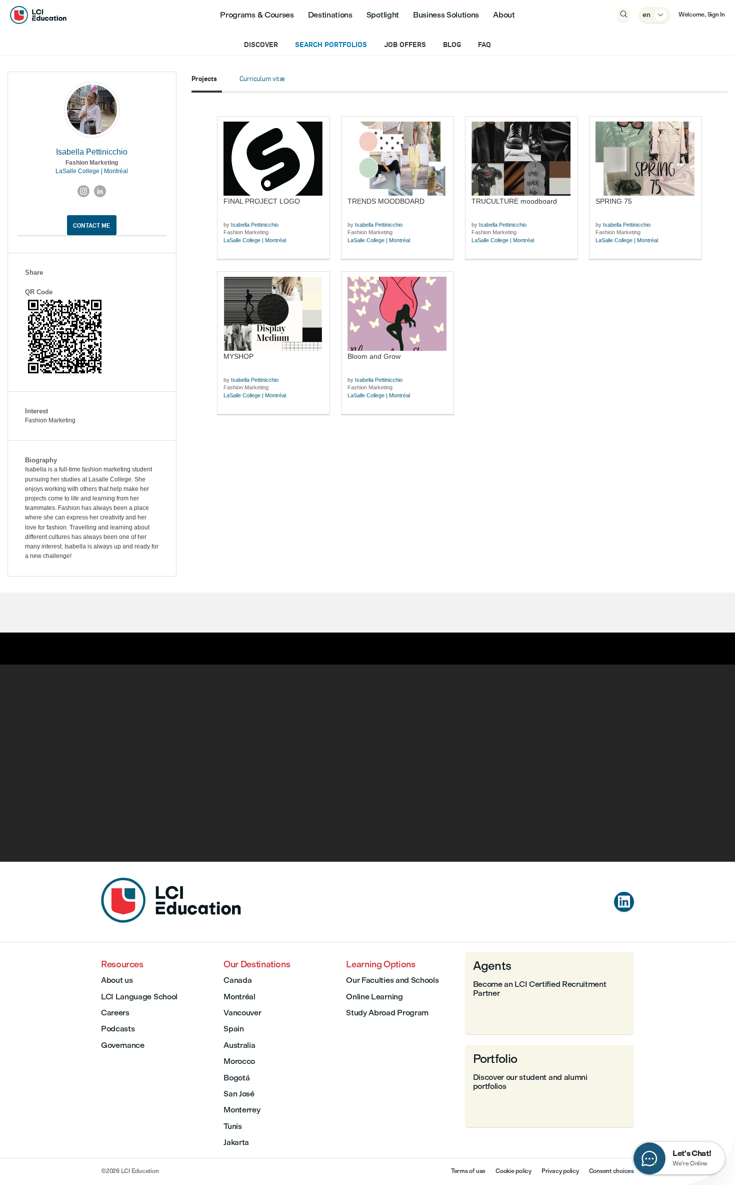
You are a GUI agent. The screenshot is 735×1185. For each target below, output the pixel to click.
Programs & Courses (257, 15)
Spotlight (382, 15)
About (503, 15)
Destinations (330, 15)
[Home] (171, 920)
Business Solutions (446, 15)
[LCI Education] (38, 15)
